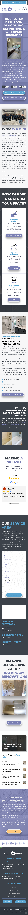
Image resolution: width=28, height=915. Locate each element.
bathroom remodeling (9, 135)
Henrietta (6, 571)
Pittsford (6, 577)
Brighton (6, 554)
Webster (6, 586)
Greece (6, 568)
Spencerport (7, 582)
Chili (5, 557)
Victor (5, 584)
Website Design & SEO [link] (13, 911)
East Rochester (8, 563)
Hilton (5, 573)
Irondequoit (7, 559)
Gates (5, 566)
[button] (24, 9)
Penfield (6, 575)
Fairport (6, 564)
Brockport (7, 556)
